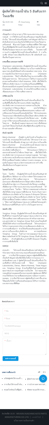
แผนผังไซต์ (36, 417)
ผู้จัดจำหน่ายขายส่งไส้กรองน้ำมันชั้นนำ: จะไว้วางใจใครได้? (37, 379)
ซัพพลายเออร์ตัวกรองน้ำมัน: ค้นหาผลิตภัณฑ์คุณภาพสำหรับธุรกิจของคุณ (37, 390)
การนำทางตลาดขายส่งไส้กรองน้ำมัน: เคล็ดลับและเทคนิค (37, 384)
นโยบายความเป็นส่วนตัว (24, 420)
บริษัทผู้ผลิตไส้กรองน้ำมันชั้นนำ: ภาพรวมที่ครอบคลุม (14, 378)
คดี (39, 372)
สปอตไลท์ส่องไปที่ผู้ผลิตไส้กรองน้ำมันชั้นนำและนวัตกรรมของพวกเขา (14, 390)
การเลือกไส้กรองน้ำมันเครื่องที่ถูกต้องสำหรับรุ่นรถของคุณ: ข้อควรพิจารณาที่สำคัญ (14, 384)
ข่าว (44, 372)
